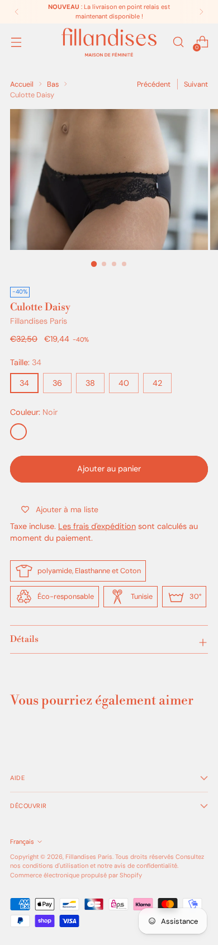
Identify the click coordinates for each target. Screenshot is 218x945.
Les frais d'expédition (97, 526)
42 (157, 383)
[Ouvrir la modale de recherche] (178, 42)
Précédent (153, 84)
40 (124, 383)
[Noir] (18, 431)
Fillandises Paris (38, 321)
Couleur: (34, 412)
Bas (53, 84)
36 (57, 383)
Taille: (25, 362)
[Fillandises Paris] (109, 42)
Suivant (196, 84)
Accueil (22, 84)
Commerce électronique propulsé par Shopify (76, 875)
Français (22, 841)
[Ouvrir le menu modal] (15, 42)
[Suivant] (201, 11)
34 (24, 383)
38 (90, 383)
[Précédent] (16, 11)
